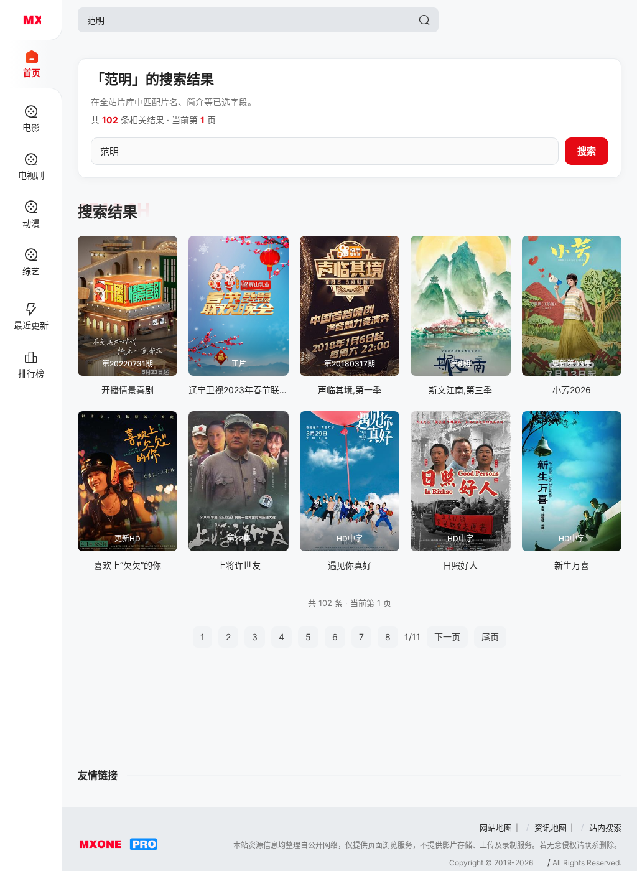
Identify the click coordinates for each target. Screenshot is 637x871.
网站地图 (496, 827)
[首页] (31, 20)
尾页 (490, 636)
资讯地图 (550, 827)
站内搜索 (605, 827)
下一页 (447, 636)
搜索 (586, 151)
